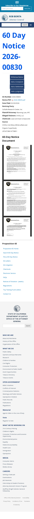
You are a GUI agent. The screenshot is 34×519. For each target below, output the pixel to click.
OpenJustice (7, 453)
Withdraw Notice (17, 77)
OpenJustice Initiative (10, 397)
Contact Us (7, 294)
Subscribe (27, 8)
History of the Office (9, 341)
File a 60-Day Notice (10, 257)
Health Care (7, 448)
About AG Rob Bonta (9, 338)
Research (6, 357)
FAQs (5, 277)
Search (25, 25)
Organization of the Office (11, 344)
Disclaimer (27, 501)
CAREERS (6, 471)
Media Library (7, 467)
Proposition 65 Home (10, 249)
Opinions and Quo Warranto (12, 355)
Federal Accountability (10, 445)
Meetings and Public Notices (12, 394)
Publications (7, 403)
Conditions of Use (17, 501)
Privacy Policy (6, 501)
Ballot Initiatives (8, 385)
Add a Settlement (17, 87)
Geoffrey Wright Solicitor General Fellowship (14, 490)
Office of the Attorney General (12, 498)
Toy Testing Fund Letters (12, 290)
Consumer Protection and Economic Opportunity (14, 435)
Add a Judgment (17, 91)
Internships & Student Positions (13, 483)
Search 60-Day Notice (10, 253)
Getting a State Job (9, 474)
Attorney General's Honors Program (15, 486)
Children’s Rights (8, 431)
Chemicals (7, 269)
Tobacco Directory (9, 375)
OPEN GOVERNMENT (11, 382)
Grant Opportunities (9, 372)
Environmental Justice (10, 439)
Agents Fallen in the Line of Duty (13, 413)
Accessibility (25, 498)
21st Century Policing (10, 428)
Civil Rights (6, 363)
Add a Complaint (17, 82)
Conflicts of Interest (9, 388)
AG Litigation (8, 265)
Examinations (7, 477)
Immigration (7, 450)
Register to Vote (8, 421)
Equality (5, 442)
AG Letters (7, 261)
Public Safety (7, 352)
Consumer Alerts (8, 461)
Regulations (7, 286)
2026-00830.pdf (19, 100)
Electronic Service (9, 273)
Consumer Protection (10, 366)
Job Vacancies (7, 480)
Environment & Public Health (12, 369)
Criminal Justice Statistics (11, 391)
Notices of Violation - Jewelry (13, 281)
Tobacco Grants (8, 378)
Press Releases (8, 464)
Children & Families (9, 360)
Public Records (7, 400)
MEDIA (5, 458)
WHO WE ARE (8, 335)
